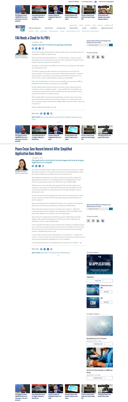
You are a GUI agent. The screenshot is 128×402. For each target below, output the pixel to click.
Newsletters (73, 25)
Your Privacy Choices (87, 1)
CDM (101, 298)
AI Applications (90, 277)
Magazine (87, 25)
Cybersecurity (49, 28)
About (94, 25)
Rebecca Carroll (21, 56)
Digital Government (107, 28)
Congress (62, 31)
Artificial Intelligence (35, 28)
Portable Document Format (40, 84)
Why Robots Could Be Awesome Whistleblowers (55, 253)
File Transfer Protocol (42, 81)
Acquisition (93, 28)
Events (81, 25)
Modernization (74, 28)
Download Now (98, 344)
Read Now (98, 281)
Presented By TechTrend (93, 375)
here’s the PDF (62, 89)
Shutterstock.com (48, 107)
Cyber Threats (43, 31)
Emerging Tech (61, 28)
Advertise (107, 25)
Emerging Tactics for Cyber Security (90, 31)
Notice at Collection (74, 1)
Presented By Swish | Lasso (94, 341)
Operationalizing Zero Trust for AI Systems (97, 338)
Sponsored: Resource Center (73, 31)
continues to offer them (44, 62)
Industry (37, 31)
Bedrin (40, 107)
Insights (100, 25)
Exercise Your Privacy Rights (106, 1)
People (84, 28)
